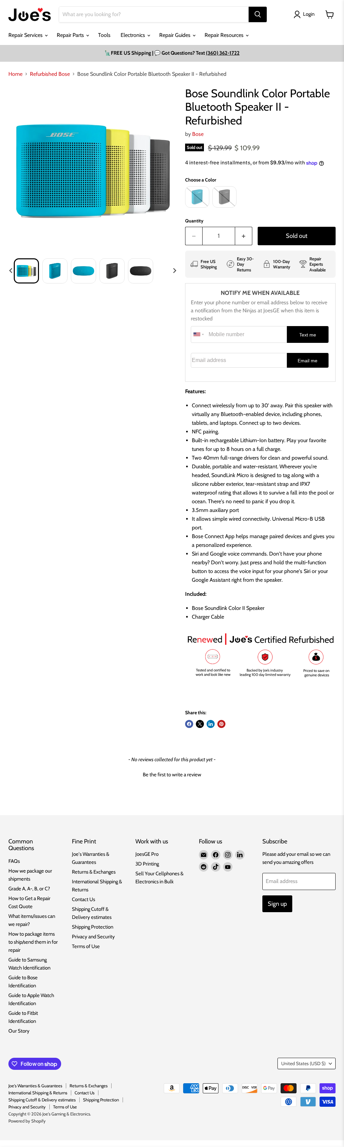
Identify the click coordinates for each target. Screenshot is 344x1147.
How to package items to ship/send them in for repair (33, 942)
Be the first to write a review (172, 775)
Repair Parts (71, 35)
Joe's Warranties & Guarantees (35, 1085)
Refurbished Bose (50, 74)
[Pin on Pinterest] (221, 724)
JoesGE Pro (147, 854)
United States (303, 1063)
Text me (307, 334)
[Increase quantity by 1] (243, 236)
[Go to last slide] (11, 270)
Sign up (277, 903)
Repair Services (26, 35)
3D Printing (147, 864)
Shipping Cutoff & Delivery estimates (42, 1099)
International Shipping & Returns (37, 1092)
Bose (198, 134)
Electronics (133, 35)
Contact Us (83, 899)
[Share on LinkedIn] (211, 724)
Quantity (194, 220)
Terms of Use (86, 946)
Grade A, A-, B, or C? (29, 889)
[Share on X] (200, 724)
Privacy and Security (93, 937)
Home (15, 74)
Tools (104, 35)
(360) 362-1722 (223, 53)
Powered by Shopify (27, 1121)
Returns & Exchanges (94, 872)
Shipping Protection (92, 927)
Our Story (19, 1031)
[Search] (258, 14)
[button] (26, 270)
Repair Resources (225, 35)
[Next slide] (174, 270)
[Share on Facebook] (189, 724)
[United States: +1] (199, 334)
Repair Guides (175, 35)
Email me (307, 360)
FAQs (14, 861)
